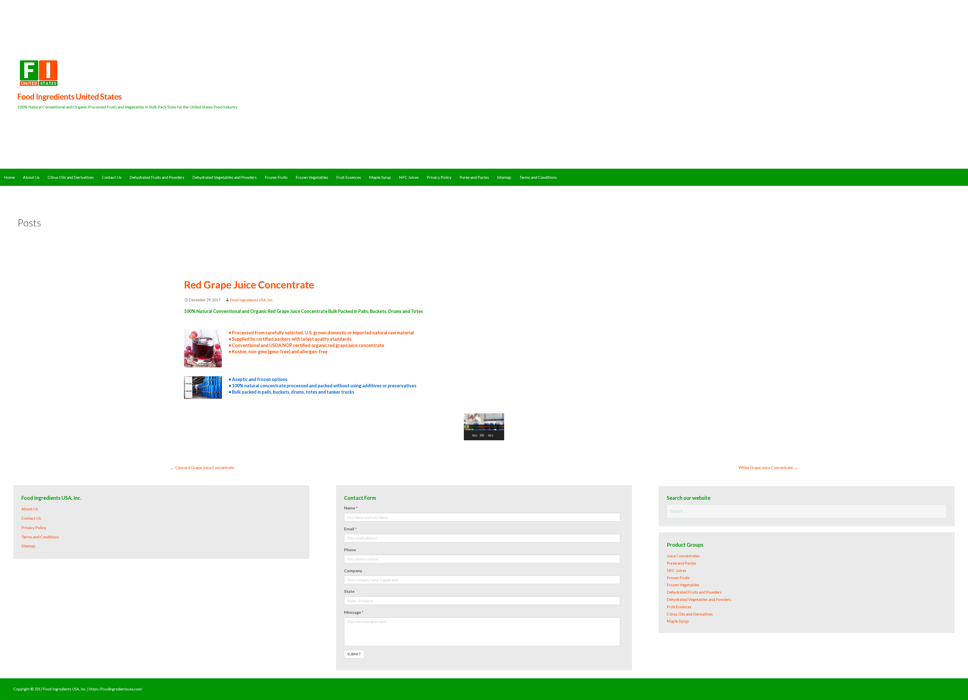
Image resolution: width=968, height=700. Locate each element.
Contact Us (112, 177)
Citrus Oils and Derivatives (71, 177)
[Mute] (497, 435)
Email (350, 528)
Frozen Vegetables (312, 177)
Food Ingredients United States (69, 96)
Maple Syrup (380, 177)
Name (351, 507)
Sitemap (504, 177)
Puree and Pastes (474, 177)
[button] (484, 427)
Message (354, 612)
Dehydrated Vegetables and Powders (224, 177)
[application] (484, 426)
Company (353, 570)
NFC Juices (409, 177)
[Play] (470, 435)
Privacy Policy (439, 177)
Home (9, 177)
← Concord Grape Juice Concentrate (202, 467)
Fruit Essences (348, 177)
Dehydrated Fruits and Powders (157, 177)
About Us (31, 177)
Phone (350, 549)
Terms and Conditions (538, 177)
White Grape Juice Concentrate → (768, 467)
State (349, 591)
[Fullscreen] (501, 435)
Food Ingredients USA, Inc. (251, 300)
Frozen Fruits (276, 177)
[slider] (482, 435)
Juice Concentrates (683, 555)
